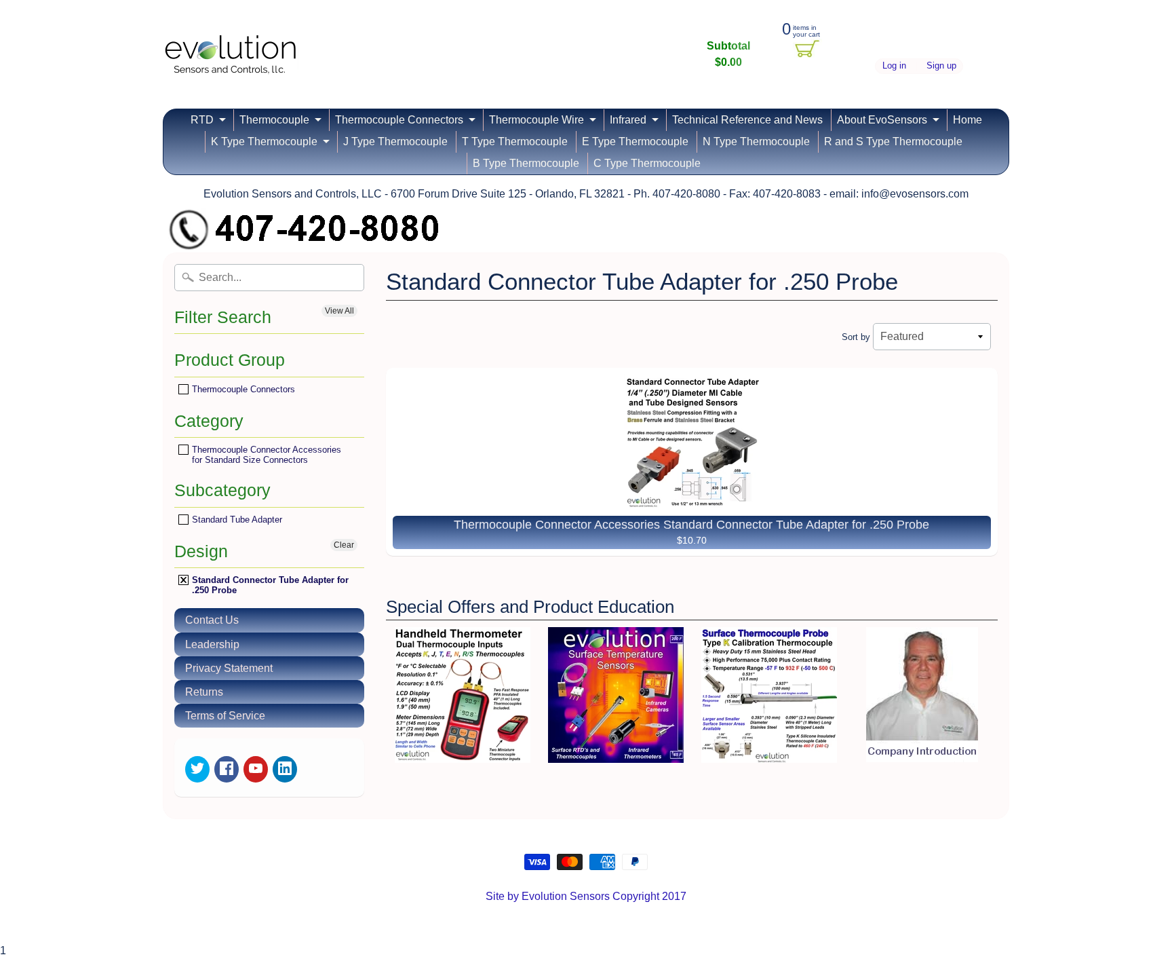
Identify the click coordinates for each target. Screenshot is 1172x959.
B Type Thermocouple (526, 163)
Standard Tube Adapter (235, 519)
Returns (204, 692)
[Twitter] (197, 769)
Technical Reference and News (747, 120)
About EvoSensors (882, 120)
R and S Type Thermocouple (893, 141)
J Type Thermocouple (395, 141)
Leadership (212, 644)
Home (967, 120)
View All (339, 311)
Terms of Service (225, 715)
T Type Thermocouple (515, 141)
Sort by (856, 337)
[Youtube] (255, 769)
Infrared (628, 120)
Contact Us (212, 620)
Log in (894, 66)
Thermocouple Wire (536, 120)
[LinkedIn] (285, 769)
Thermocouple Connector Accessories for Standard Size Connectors (265, 454)
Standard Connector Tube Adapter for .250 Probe (269, 585)
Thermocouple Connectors (399, 120)
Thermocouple (274, 120)
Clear (344, 545)
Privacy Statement (229, 668)
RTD (202, 120)
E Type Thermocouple (635, 141)
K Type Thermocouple (264, 141)
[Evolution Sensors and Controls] (230, 56)
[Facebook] (226, 769)
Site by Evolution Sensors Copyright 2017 (586, 896)
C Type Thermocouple (647, 163)
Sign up (941, 66)
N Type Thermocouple (756, 141)
